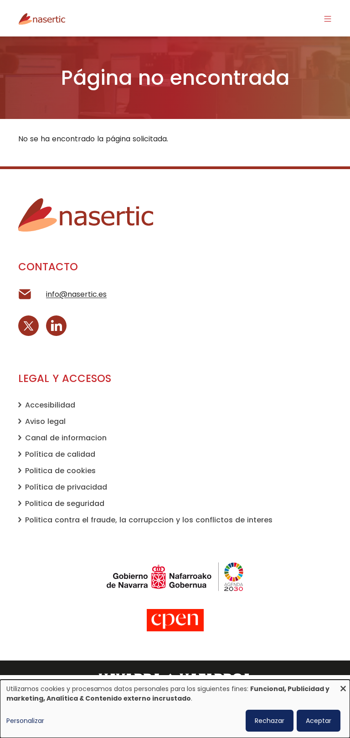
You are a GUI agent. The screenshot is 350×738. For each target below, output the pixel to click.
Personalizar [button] (25, 720)
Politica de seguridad (64, 503)
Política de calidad (60, 454)
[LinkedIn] (56, 325)
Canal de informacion (66, 438)
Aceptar (318, 720)
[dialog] (175, 709)
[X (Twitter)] (28, 325)
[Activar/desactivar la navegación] (328, 18)
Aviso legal (45, 421)
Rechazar (269, 720)
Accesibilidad (50, 405)
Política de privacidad (66, 487)
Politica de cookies (60, 470)
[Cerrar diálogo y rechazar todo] (343, 685)
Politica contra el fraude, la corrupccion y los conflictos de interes (149, 520)
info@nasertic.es (76, 294)
